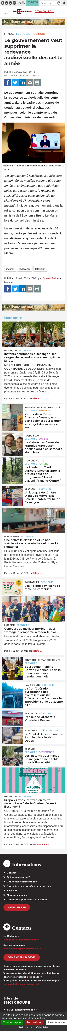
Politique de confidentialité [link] (33, 1027)
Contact (11, 872)
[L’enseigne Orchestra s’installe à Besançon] (12, 718)
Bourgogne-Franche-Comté (42, 407)
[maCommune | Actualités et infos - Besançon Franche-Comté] (22, 11)
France (9, 33)
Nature (43, 463)
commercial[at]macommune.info (22, 948)
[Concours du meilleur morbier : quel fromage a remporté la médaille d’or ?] (33, 609)
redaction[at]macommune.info (21, 939)
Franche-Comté (34, 460)
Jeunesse (44, 410)
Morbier (9, 625)
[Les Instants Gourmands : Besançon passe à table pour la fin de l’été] (12, 753)
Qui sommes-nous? (18, 877)
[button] (59, 3)
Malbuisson (32, 435)
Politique (39, 33)
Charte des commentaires (22, 881)
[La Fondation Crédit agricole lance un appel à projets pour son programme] (12, 465)
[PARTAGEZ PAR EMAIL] (29, 82)
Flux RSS (12, 890)
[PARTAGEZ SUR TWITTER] (15, 82)
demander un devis (22, 957)
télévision (40, 268)
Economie (23, 33)
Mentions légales (17, 895)
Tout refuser (34, 1022)
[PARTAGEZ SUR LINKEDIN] (22, 82)
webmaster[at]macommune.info (21, 984)
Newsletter (17, 907)
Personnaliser (56, 1022)
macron (10, 268)
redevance (25, 268)
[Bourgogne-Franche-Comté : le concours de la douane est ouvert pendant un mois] (12, 664)
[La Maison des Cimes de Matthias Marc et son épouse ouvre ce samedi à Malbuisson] (12, 440)
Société (43, 439)
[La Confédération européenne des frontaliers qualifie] (12, 689)
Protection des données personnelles (29, 886)
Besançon (10, 350)
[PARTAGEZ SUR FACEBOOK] (7, 82)
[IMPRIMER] (37, 82)
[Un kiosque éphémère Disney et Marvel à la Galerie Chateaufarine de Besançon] (12, 493)
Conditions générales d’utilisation (27, 899)
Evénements (46, 752)
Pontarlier (11, 536)
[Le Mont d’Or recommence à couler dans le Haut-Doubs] (12, 735)
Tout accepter (12, 1022)
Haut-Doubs (32, 685)
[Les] (12, 587)
